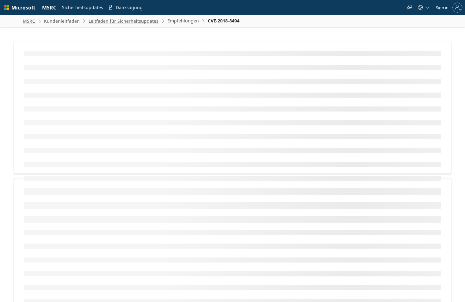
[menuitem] (49, 7)
